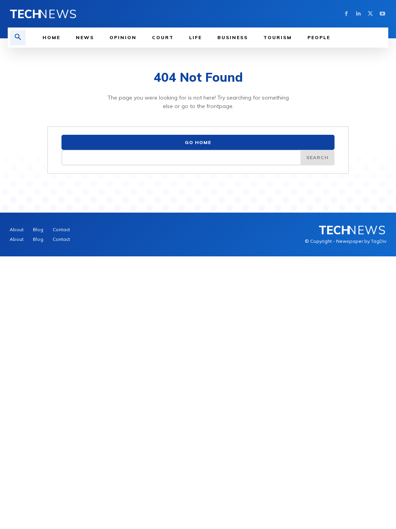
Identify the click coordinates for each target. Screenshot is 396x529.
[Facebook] (346, 14)
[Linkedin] (358, 14)
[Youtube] (382, 14)
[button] (18, 37)
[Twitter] (370, 14)
